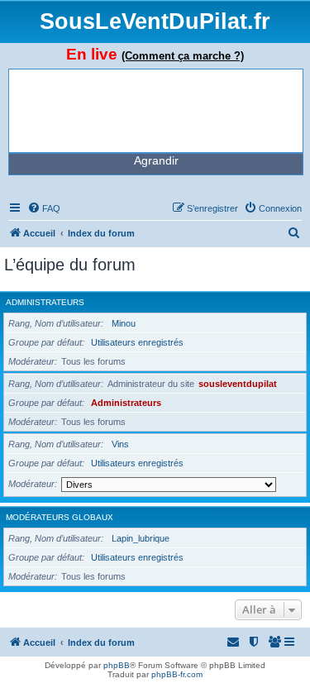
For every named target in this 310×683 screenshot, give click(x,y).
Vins (120, 444)
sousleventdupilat (237, 384)
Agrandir (156, 160)
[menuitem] (43, 208)
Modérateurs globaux (59, 517)
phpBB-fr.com (177, 674)
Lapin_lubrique (140, 538)
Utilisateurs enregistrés (137, 342)
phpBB (116, 665)
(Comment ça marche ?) (183, 56)
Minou (124, 323)
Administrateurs (45, 302)
